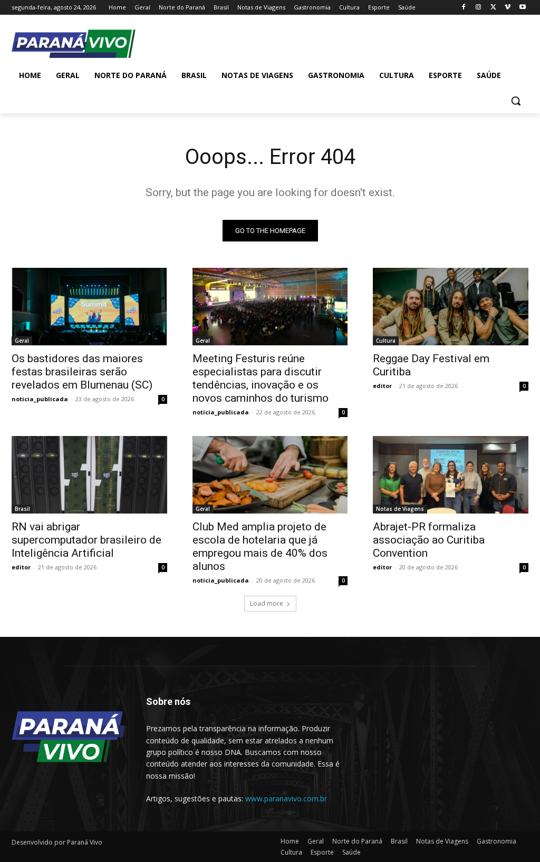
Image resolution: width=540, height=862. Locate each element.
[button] (515, 100)
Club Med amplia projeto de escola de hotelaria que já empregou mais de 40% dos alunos (259, 546)
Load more (266, 603)
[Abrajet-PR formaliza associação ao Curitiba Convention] (450, 475)
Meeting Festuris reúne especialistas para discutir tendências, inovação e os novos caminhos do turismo (260, 378)
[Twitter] (493, 8)
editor (382, 386)
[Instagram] (478, 8)
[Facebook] (464, 8)
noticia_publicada (40, 399)
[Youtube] (522, 8)
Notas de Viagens (400, 508)
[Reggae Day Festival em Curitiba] (450, 306)
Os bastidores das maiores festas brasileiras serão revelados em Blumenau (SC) (82, 371)
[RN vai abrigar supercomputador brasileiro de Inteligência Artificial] (89, 475)
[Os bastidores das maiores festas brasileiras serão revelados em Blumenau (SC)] (89, 306)
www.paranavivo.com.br (286, 798)
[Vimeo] (508, 8)
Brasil (22, 508)
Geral (22, 340)
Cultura (386, 340)
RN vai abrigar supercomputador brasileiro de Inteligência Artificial (86, 539)
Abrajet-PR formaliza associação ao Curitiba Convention (429, 539)
